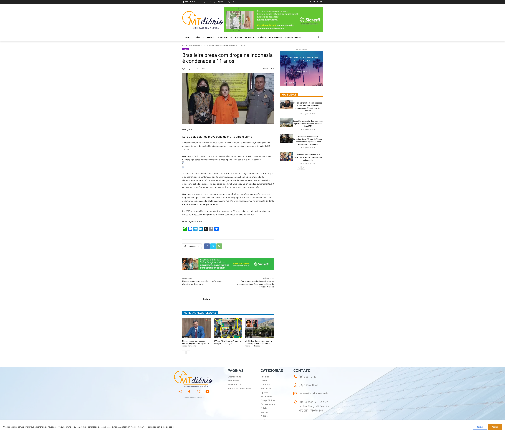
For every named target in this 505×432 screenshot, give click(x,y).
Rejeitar (480, 427)
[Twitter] (213, 246)
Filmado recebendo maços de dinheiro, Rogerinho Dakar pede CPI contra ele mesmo (195, 343)
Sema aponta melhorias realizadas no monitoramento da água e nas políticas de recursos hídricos (255, 284)
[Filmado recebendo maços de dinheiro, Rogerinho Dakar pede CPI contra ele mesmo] (196, 328)
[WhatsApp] (317, 1)
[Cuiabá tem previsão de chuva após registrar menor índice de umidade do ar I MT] (286, 122)
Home (184, 45)
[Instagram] (313, 1)
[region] (252, 426)
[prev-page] (184, 352)
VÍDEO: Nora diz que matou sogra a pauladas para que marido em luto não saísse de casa (258, 343)
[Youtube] (321, 1)
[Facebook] (310, 1)
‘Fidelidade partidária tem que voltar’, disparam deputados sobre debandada (308, 157)
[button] (319, 37)
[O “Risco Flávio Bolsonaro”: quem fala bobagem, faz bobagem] (228, 328)
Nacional (217, 337)
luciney (187, 69)
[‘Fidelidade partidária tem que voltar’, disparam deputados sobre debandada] (286, 156)
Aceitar (495, 427)
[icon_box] (305, 387)
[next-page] (188, 352)
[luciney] (193, 299)
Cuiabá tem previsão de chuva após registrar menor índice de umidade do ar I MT (308, 123)
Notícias (192, 45)
